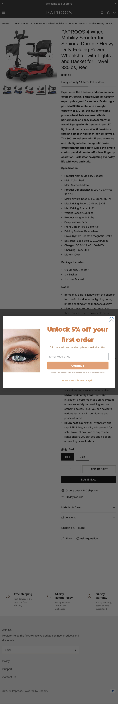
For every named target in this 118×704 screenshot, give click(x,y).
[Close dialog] (111, 319)
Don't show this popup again (77, 380)
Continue (77, 365)
